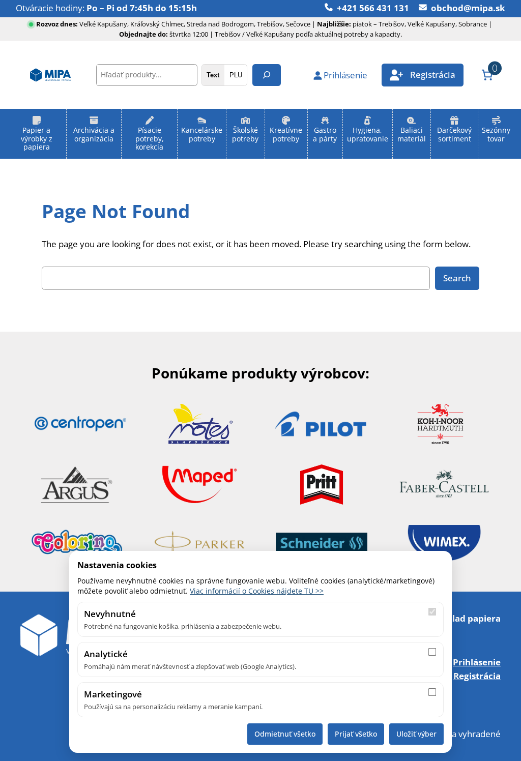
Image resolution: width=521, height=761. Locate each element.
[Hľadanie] (266, 75)
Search (457, 278)
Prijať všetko (356, 734)
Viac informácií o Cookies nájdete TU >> (257, 591)
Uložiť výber (416, 734)
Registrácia (477, 676)
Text (213, 75)
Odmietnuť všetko (284, 734)
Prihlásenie (477, 662)
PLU (235, 75)
